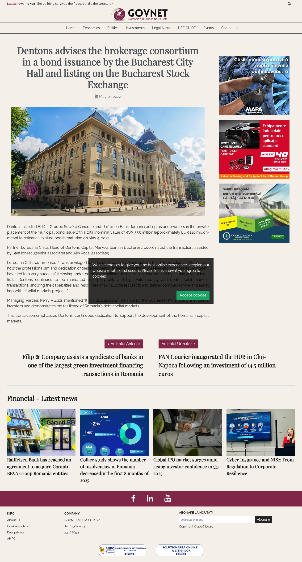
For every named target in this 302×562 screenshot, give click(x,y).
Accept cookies (193, 295)
